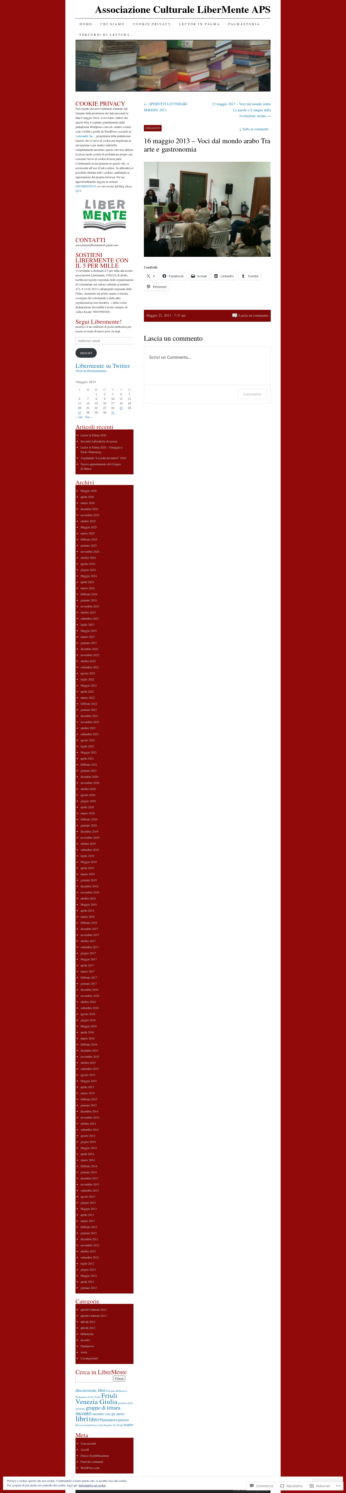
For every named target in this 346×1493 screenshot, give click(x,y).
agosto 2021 (88, 740)
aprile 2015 (87, 1087)
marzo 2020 (88, 813)
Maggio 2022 (89, 685)
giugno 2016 (88, 1020)
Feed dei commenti (92, 1462)
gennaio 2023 (89, 643)
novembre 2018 (90, 892)
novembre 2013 (90, 1184)
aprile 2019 (87, 868)
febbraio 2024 (89, 594)
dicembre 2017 (89, 929)
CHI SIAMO (112, 24)
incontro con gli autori (108, 1413)
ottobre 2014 (88, 1123)
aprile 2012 (87, 1282)
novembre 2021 (90, 722)
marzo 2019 (88, 874)
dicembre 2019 (89, 831)
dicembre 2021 (89, 716)
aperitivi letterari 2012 (94, 1309)
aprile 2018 (87, 910)
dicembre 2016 (89, 989)
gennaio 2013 (89, 1233)
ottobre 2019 (88, 843)
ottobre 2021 (88, 728)
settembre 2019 (90, 850)
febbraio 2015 (89, 1099)
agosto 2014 (88, 1136)
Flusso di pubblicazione (95, 1455)
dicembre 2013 (89, 1178)
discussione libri (90, 1390)
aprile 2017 (87, 965)
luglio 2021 (87, 746)
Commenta (252, 394)
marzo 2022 (88, 697)
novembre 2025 (90, 515)
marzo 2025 (88, 533)
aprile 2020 (87, 807)
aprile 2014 (87, 1154)
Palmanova (87, 1346)
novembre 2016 (90, 996)
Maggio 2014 (89, 1148)
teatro (128, 1424)
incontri (85, 1340)
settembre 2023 (90, 618)
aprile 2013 (87, 1215)
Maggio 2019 (89, 862)
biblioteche (87, 1334)
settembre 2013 (90, 1190)
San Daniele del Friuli (111, 1425)
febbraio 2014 (89, 1166)
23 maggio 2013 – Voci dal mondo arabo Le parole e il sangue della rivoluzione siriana (241, 109)
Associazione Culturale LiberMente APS (183, 9)
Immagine (152, 128)
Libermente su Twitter (102, 366)
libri (81, 1418)
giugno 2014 (88, 1142)
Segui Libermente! (98, 321)
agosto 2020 (88, 795)
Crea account (88, 1443)
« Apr (79, 417)
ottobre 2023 (88, 612)
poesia (123, 1420)
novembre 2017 (90, 935)
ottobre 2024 (88, 557)
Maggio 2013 (89, 1209)
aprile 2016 (87, 1032)
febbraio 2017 (89, 977)
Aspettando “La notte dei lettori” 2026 (103, 458)
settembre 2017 (90, 947)
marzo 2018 (88, 916)
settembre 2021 (90, 734)
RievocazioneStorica (86, 1425)
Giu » (88, 417)
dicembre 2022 (89, 649)
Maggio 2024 (89, 576)
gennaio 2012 (89, 1288)
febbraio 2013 (89, 1227)
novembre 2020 (90, 783)
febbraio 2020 (89, 819)
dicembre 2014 (89, 1111)
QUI (78, 191)
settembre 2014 (90, 1129)
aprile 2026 (87, 497)
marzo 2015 (88, 1093)
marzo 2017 (88, 971)
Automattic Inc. (84, 136)
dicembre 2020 (89, 777)
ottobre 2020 (88, 789)
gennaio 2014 (89, 1172)
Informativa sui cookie (92, 1485)
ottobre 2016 (88, 1002)
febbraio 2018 (89, 923)
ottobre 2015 (88, 1062)
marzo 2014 (88, 1160)
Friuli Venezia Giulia (96, 1398)
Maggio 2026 (89, 491)
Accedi (85, 1449)
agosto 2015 (88, 1075)
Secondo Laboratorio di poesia (99, 441)
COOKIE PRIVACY (152, 24)
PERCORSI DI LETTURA (105, 34)
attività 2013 (88, 1328)
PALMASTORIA (244, 24)
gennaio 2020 (89, 825)
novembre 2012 (90, 1245)
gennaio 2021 (89, 770)
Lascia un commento (253, 315)
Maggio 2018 (89, 904)
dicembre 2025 (89, 509)
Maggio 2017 (89, 959)
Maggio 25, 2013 (158, 315)
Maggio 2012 (89, 1275)
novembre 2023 (90, 606)
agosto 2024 (88, 564)
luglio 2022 (87, 679)
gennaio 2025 (89, 545)
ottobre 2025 (88, 521)
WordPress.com (90, 1468)
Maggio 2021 (89, 752)
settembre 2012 (90, 1257)
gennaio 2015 (89, 1105)
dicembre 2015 (89, 1050)
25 (121, 408)
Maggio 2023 (89, 630)
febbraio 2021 (89, 764)
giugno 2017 (88, 953)
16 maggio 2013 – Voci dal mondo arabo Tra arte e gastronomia (207, 145)
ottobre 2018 (88, 898)
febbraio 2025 (89, 539)
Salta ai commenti (253, 129)
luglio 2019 (87, 856)
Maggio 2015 (89, 1081)
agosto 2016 (88, 1014)
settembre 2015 (90, 1069)
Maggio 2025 (89, 527)
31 (112, 412)
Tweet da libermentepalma (90, 371)
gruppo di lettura (103, 1407)
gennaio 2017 (89, 983)
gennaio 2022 (89, 710)
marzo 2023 (88, 637)
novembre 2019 (90, 837)
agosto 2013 (88, 1196)
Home (86, 24)
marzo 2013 (88, 1221)
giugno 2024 (88, 570)
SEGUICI (86, 353)
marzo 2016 (88, 1038)
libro (94, 1419)
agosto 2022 (88, 673)
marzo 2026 (88, 503)
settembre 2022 (90, 667)
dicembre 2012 (89, 1239)
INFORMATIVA (86, 186)
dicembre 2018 (89, 886)
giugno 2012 (88, 1269)
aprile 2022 (87, 691)
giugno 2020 (88, 801)
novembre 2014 (90, 1117)
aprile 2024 (87, 582)
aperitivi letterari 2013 (94, 1316)
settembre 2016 (90, 1008)
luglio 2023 (87, 624)
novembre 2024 (90, 551)
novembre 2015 (90, 1056)
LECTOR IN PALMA (199, 24)
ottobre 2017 (88, 941)
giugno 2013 (88, 1202)
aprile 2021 (87, 758)
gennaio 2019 (89, 880)
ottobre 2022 (88, 661)
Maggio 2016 (89, 1026)
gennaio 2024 (89, 600)
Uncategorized (89, 1358)
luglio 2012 (87, 1263)
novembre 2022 (90, 655)
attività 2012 (88, 1322)
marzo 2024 (88, 588)
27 (79, 412)
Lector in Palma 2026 (93, 435)
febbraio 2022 (89, 703)
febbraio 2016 (89, 1044)
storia (84, 1352)
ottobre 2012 (88, 1251)
